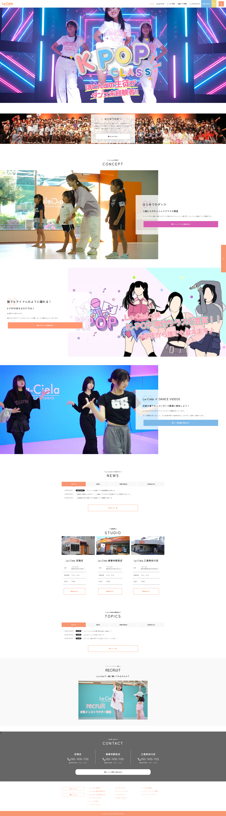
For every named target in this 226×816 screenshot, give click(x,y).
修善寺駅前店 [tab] (123, 484)
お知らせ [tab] (73, 484)
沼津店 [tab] (98, 484)
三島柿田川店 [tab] (151, 484)
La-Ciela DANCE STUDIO (115, 813)
